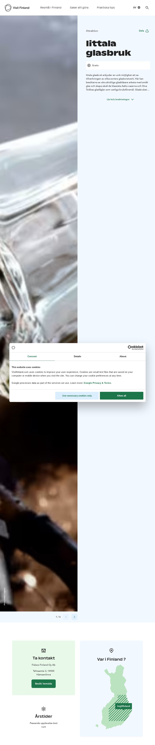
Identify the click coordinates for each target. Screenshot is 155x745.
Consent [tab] (32, 356)
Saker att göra (79, 7)
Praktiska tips (106, 7)
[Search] (147, 8)
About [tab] (123, 356)
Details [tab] (77, 356)
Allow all (121, 395)
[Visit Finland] (17, 7)
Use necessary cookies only (77, 395)
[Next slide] (74, 617)
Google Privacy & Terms (97, 383)
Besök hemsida (43, 683)
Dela (141, 30)
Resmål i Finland (50, 7)
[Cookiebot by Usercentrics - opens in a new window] (130, 347)
